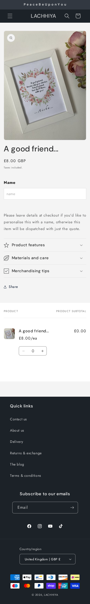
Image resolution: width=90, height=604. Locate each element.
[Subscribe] (72, 507)
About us (17, 430)
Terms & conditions (25, 475)
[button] (10, 15)
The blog (17, 464)
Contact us (18, 419)
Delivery (16, 441)
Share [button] (13, 286)
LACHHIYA (51, 595)
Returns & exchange (26, 453)
